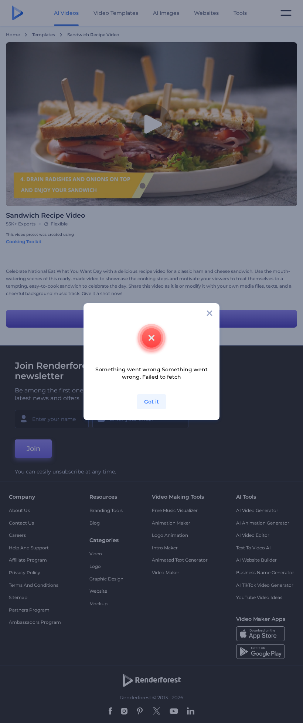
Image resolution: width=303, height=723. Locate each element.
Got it (151, 401)
